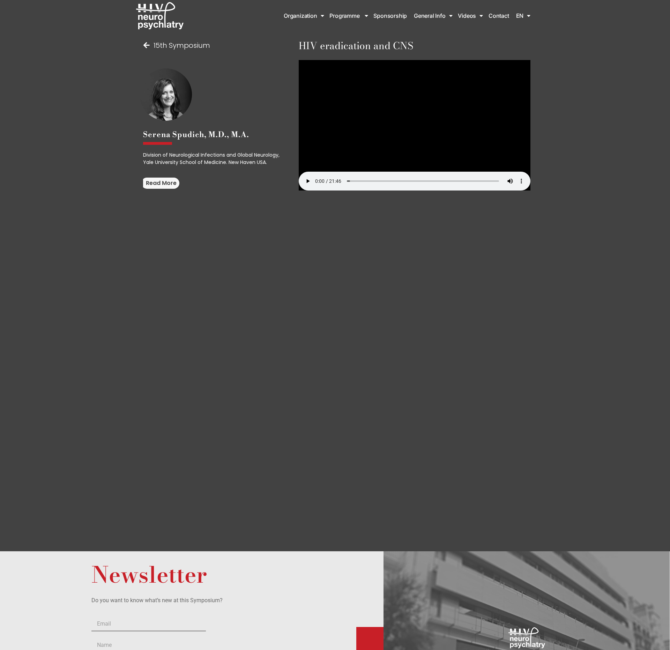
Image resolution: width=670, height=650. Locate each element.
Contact (499, 15)
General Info (430, 15)
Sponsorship (390, 15)
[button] (160, 183)
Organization (300, 15)
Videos (467, 15)
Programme (345, 15)
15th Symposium (182, 45)
